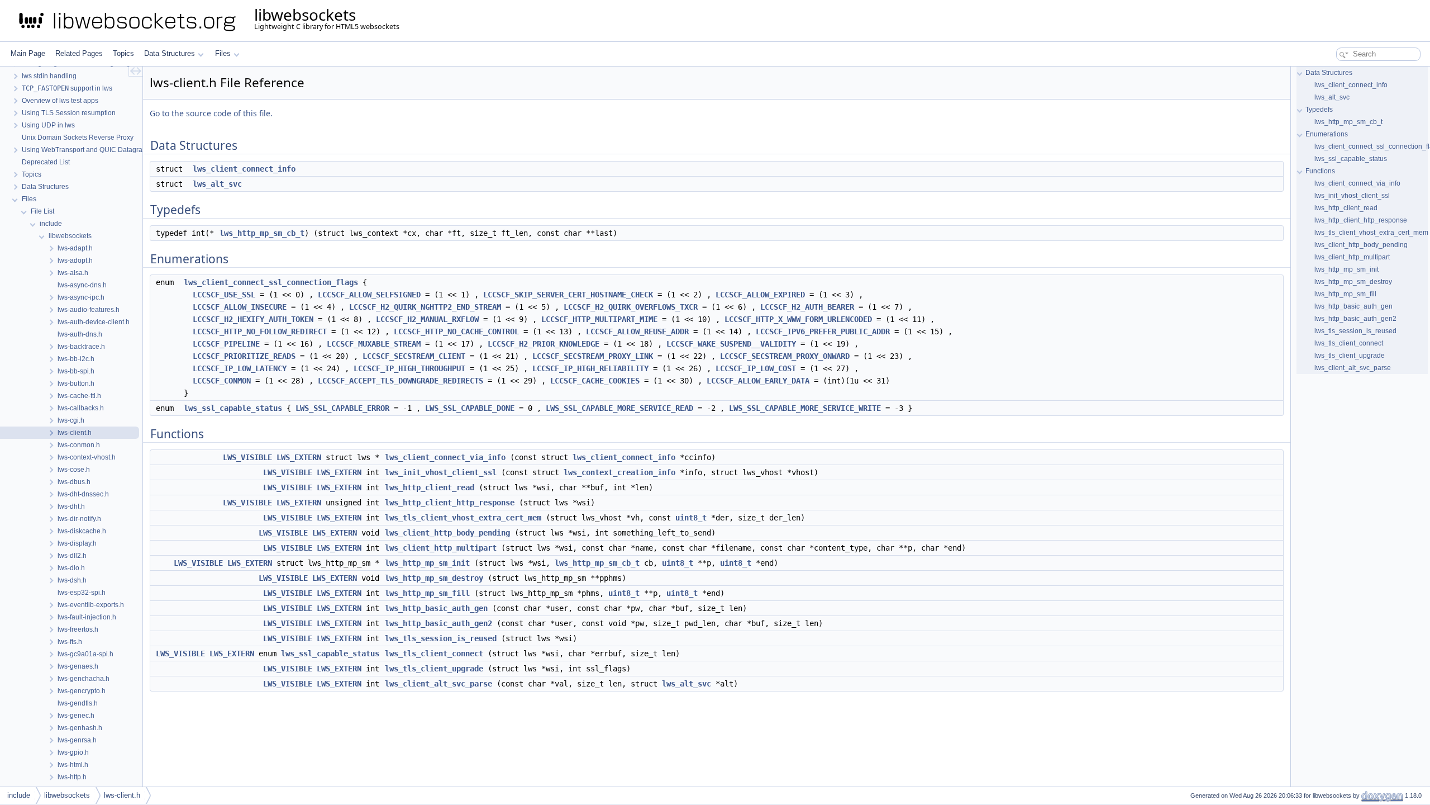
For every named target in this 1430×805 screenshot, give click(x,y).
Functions (1320, 171)
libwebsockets (67, 795)
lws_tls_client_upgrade (434, 668)
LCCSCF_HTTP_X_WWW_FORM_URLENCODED (798, 319)
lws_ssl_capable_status (233, 408)
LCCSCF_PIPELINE (226, 343)
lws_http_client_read (429, 487)
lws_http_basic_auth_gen (436, 608)
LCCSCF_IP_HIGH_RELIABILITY (590, 368)
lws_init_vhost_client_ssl (441, 472)
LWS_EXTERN (299, 457)
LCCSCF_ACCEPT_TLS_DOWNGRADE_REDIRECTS (400, 380)
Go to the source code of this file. (211, 113)
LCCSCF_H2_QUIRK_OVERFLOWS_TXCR (631, 306)
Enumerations (1326, 134)
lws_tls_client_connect (434, 653)
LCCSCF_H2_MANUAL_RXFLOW (427, 319)
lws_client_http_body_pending (447, 532)
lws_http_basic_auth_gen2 (438, 623)
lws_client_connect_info (244, 168)
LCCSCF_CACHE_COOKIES (595, 380)
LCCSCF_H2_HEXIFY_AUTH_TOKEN (253, 319)
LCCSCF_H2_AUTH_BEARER (807, 306)
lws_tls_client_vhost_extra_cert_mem (463, 517)
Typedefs (1319, 109)
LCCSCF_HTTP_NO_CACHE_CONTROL (456, 331)
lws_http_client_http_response (449, 502)
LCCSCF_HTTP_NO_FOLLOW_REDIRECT (260, 331)
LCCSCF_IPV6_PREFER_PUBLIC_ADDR (823, 331)
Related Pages (79, 53)
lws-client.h (122, 795)
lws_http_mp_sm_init (427, 562)
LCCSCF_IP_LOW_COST (756, 368)
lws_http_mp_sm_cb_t (262, 233)
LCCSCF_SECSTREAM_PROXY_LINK (592, 356)
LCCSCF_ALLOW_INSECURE (240, 306)
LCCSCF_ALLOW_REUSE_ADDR (637, 331)
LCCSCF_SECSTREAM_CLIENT (414, 356)
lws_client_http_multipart (441, 547)
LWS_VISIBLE (247, 457)
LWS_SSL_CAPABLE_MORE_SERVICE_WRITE (805, 408)
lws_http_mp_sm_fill (427, 593)
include (18, 795)
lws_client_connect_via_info (445, 457)
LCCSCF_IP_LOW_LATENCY (240, 368)
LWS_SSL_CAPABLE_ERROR (342, 408)
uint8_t (691, 517)
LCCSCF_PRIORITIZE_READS (244, 356)
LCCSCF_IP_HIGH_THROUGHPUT (409, 368)
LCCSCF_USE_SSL (224, 294)
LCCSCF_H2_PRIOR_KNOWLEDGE (543, 343)
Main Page (28, 53)
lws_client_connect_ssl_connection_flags (271, 282)
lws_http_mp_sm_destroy (434, 578)
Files (223, 53)
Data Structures (169, 53)
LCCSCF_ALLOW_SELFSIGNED (369, 294)
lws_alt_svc (217, 183)
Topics (123, 53)
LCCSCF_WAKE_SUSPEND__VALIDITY (731, 343)
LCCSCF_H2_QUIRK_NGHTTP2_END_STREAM (425, 306)
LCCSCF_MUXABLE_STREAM (374, 343)
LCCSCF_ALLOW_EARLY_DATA (758, 380)
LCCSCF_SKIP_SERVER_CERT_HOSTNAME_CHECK (568, 294)
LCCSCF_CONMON (222, 380)
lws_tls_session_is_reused (441, 638)
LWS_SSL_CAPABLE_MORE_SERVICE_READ (619, 408)
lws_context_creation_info (619, 472)
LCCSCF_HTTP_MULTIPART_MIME (599, 319)
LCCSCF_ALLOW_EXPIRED (760, 294)
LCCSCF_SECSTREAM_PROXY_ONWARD (785, 356)
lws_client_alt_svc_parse (438, 683)
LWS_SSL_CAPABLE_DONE (469, 408)
